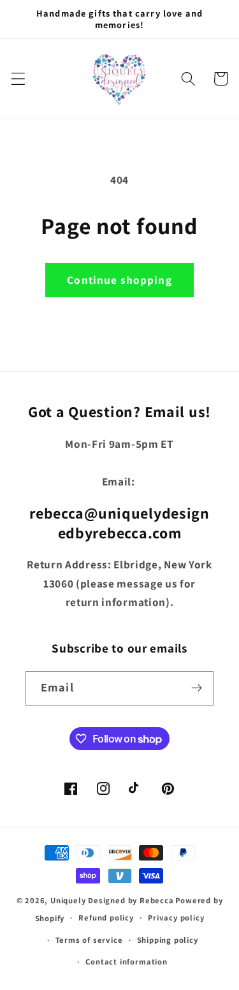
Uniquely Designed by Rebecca (112, 900)
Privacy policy (176, 917)
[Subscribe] (196, 688)
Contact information (126, 961)
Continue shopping (119, 279)
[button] (18, 79)
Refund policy (105, 917)
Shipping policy (167, 940)
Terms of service (89, 940)
